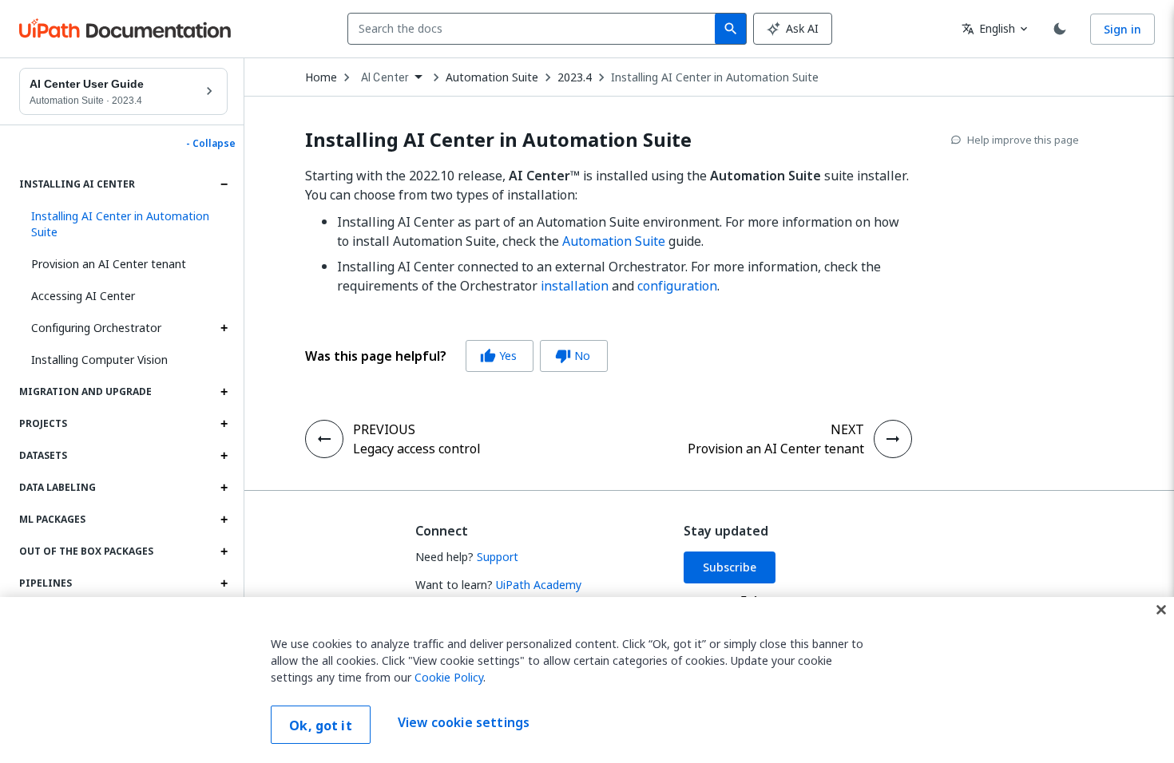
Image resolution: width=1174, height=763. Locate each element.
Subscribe (729, 567)
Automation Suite (613, 241)
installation (575, 285)
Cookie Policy (448, 677)
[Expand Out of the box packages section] (224, 551)
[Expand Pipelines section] (224, 583)
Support (497, 556)
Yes (498, 355)
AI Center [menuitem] (385, 77)
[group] (456, 356)
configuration (677, 285)
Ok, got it (320, 725)
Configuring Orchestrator (96, 327)
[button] (123, 224)
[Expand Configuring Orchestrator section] (224, 328)
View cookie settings (463, 723)
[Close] (1161, 610)
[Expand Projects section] (224, 424)
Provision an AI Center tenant (108, 263)
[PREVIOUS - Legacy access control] (324, 439)
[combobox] (535, 28)
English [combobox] (988, 28)
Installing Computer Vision (99, 359)
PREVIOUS (384, 429)
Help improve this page (1023, 140)
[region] (587, 680)
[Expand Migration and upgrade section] (224, 392)
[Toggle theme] (1060, 29)
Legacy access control (417, 448)
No (572, 355)
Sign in (1122, 29)
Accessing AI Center (83, 295)
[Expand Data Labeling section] (224, 487)
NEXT (847, 429)
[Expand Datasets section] (224, 456)
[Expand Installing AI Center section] (224, 184)
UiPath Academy (538, 584)
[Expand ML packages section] (224, 519)
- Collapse (211, 143)
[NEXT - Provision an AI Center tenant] (893, 439)
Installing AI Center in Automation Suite (715, 77)
